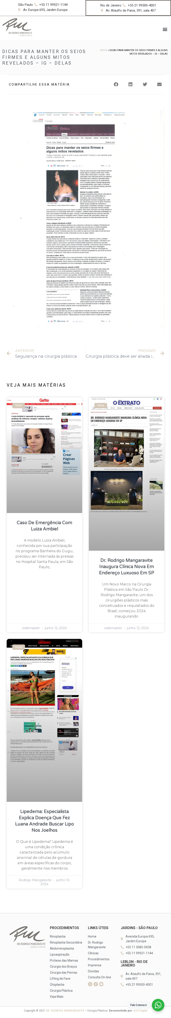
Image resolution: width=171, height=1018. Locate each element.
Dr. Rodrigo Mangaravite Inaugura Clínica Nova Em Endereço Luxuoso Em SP (126, 567)
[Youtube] (101, 984)
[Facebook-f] (96, 984)
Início (103, 50)
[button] (165, 29)
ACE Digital (140, 1010)
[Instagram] (90, 984)
